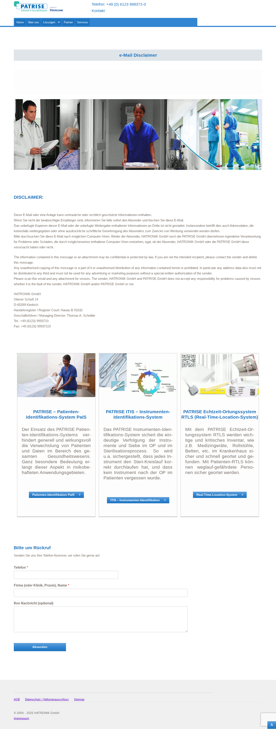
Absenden (39, 647)
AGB (17, 699)
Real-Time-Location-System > (219, 494)
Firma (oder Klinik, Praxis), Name (41, 585)
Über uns (33, 22)
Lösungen (49, 22)
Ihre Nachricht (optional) (33, 603)
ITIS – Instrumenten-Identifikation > (138, 500)
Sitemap (79, 699)
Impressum (21, 718)
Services (82, 22)
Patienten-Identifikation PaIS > (56, 494)
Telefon (21, 567)
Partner (68, 22)
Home (20, 22)
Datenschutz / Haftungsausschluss (47, 699)
